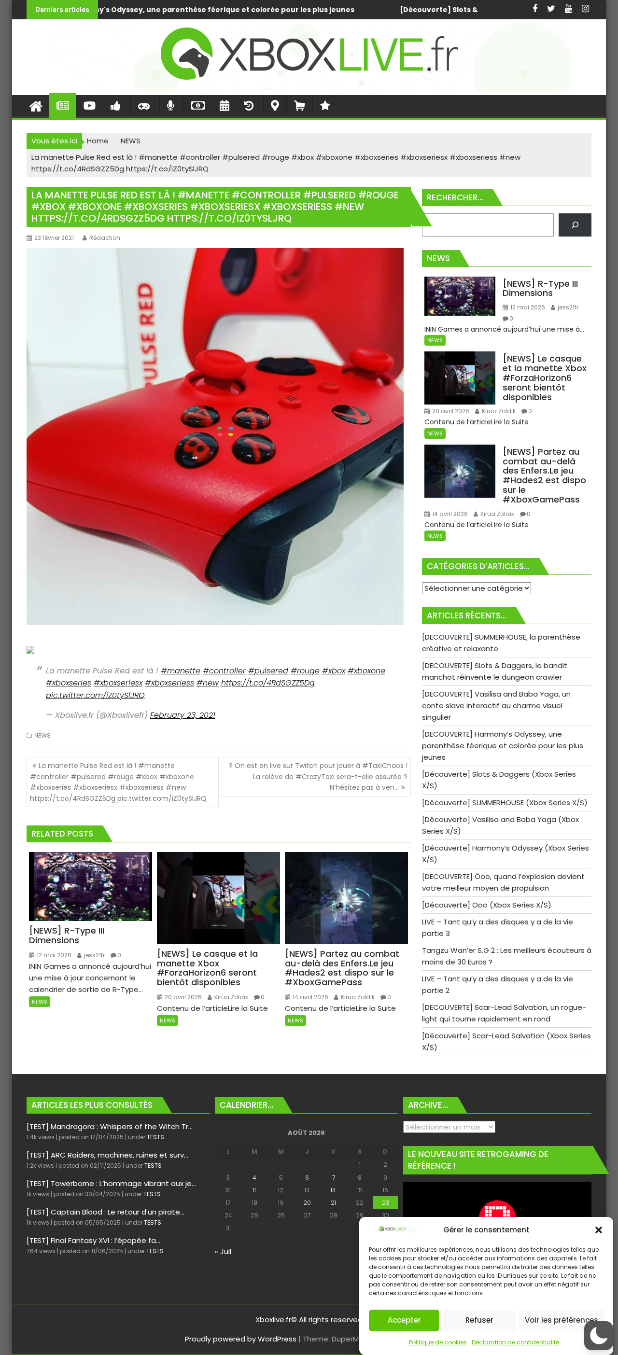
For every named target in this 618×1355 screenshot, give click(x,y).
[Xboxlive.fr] (309, 89)
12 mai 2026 (53, 955)
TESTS (155, 1137)
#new (208, 682)
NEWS (42, 735)
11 (254, 1190)
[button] (599, 1230)
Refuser (479, 1320)
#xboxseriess (169, 682)
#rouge (305, 670)
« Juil (223, 1251)
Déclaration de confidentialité (515, 1342)
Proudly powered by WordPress (240, 1339)
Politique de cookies (438, 1342)
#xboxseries (68, 682)
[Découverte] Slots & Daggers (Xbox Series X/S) (257, 9)
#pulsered (268, 670)
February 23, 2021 (182, 715)
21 (333, 1203)
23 (385, 1203)
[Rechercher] (575, 225)
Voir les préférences (561, 1320)
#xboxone (366, 670)
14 (333, 1190)
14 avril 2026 (309, 997)
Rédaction (104, 238)
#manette (180, 670)
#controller (224, 670)
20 (307, 1203)
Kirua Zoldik (230, 997)
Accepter (404, 1320)
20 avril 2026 (182, 997)
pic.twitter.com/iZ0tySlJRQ (95, 695)
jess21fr (94, 955)
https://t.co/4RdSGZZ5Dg (268, 682)
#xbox (333, 670)
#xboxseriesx (118, 682)
